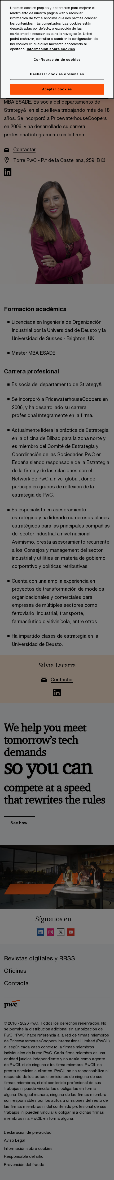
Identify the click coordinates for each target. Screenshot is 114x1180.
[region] (57, 49)
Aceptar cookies (57, 89)
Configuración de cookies (57, 59)
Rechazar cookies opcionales (57, 74)
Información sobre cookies (51, 49)
